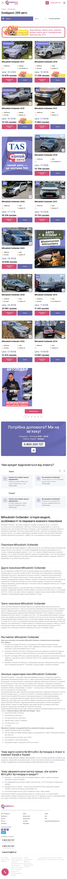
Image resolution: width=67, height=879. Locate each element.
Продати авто (26, 816)
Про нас (3, 821)
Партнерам (26, 823)
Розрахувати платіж (9, 80)
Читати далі (13, 486)
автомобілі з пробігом (54, 758)
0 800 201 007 (8, 846)
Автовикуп (4, 823)
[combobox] (56, 18)
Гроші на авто (26, 818)
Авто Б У (3, 818)
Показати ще (33, 411)
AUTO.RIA (25, 821)
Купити (25, 80)
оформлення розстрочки (16, 782)
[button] (30, 50)
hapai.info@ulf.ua (9, 852)
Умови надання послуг (54, 859)
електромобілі (30, 758)
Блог (46, 816)
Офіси (46, 813)
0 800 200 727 (56, 3)
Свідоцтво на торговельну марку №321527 (16, 873)
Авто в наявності (5, 813)
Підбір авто (4, 816)
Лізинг (24, 813)
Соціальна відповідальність (52, 821)
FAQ (46, 818)
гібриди (22, 758)
